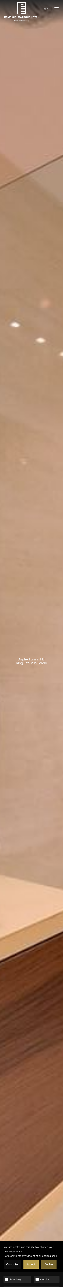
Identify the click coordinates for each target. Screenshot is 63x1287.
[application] (31, 1264)
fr (45, 8)
